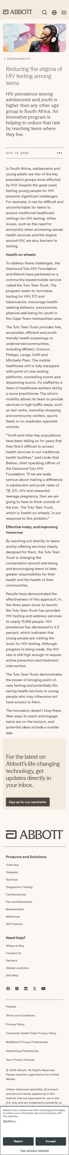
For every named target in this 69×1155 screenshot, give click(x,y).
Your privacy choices (34, 1150)
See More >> (9, 1121)
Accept (51, 1141)
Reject (18, 1141)
